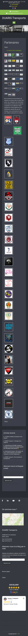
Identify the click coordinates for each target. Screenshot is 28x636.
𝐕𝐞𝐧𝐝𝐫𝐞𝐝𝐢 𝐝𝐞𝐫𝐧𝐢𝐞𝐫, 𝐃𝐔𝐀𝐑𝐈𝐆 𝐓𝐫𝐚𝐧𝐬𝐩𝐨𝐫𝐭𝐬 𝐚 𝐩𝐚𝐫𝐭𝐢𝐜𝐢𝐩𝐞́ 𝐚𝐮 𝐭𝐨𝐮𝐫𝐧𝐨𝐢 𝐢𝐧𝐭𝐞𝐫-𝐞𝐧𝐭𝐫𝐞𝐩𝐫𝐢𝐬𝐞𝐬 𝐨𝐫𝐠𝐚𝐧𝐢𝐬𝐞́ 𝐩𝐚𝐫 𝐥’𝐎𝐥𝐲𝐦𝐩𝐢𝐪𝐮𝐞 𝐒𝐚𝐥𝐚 (13, 447)
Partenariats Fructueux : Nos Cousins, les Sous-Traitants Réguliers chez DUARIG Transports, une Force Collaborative (13, 453)
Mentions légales (6, 571)
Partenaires (11, 42)
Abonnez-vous (8, 480)
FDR (19, 633)
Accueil (3, 31)
